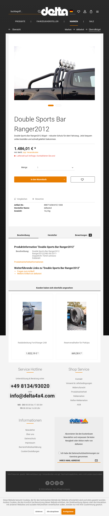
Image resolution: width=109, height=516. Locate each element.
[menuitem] (26, 11)
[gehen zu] (97, 11)
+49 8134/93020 (30, 386)
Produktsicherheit (79, 392)
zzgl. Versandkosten (30, 152)
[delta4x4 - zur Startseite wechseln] (54, 11)
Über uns (30, 434)
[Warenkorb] (91, 11)
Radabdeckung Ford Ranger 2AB (32, 343)
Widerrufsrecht (78, 387)
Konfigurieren (68, 512)
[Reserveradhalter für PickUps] (77, 316)
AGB (79, 404)
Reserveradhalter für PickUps (77, 343)
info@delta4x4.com (32, 395)
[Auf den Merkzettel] (83, 179)
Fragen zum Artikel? (26, 271)
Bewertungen (83, 235)
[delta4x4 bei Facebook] (47, 483)
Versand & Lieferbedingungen (79, 383)
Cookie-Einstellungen (30, 451)
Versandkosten (48, 474)
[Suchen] (39, 11)
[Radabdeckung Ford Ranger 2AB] (32, 316)
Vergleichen (22, 199)
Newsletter (30, 430)
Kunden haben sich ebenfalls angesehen (54, 288)
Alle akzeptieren (53, 512)
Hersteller (52, 235)
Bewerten (39, 199)
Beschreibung (23, 235)
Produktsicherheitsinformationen (28, 262)
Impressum (30, 443)
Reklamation (78, 396)
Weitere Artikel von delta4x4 (29, 273)
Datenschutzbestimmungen (84, 453)
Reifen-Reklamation (79, 400)
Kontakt (78, 379)
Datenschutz (30, 438)
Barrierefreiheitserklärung (30, 447)
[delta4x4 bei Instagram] (57, 483)
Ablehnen (39, 512)
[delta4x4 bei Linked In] (61, 483)
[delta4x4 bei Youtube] (52, 483)
